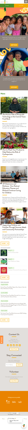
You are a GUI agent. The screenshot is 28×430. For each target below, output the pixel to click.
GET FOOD (14, 45)
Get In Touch (14, 349)
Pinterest (19, 345)
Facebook (8, 345)
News (3, 418)
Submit (19, 364)
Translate (18, 414)
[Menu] (26, 1)
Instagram (14, 345)
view (2, 97)
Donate (7, 5)
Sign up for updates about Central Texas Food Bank (14, 361)
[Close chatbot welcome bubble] (9, 418)
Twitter (11, 345)
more (3, 243)
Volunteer (21, 5)
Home (5, 2)
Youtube (17, 345)
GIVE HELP (14, 87)
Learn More (3, 250)
